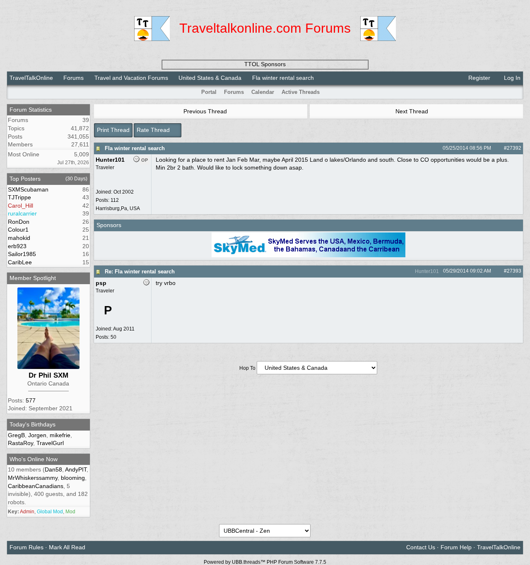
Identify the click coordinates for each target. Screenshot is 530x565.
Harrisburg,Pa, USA (118, 208)
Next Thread (412, 111)
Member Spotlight (33, 278)
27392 (514, 148)
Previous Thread (204, 111)
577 (31, 400)
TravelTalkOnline (31, 77)
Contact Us (420, 547)
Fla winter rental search (135, 148)
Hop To (247, 368)
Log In (511, 77)
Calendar (262, 92)
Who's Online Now (34, 459)
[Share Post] (495, 148)
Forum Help (456, 547)
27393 (514, 271)
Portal (209, 92)
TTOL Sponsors (265, 64)
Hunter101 (426, 271)
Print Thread (113, 130)
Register (478, 77)
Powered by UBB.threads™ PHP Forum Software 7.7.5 (265, 562)
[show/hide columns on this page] (518, 92)
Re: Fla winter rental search (140, 271)
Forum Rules (26, 547)
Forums (73, 77)
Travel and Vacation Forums (131, 77)
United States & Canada (209, 77)
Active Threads (301, 92)
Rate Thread (154, 130)
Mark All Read (67, 547)
